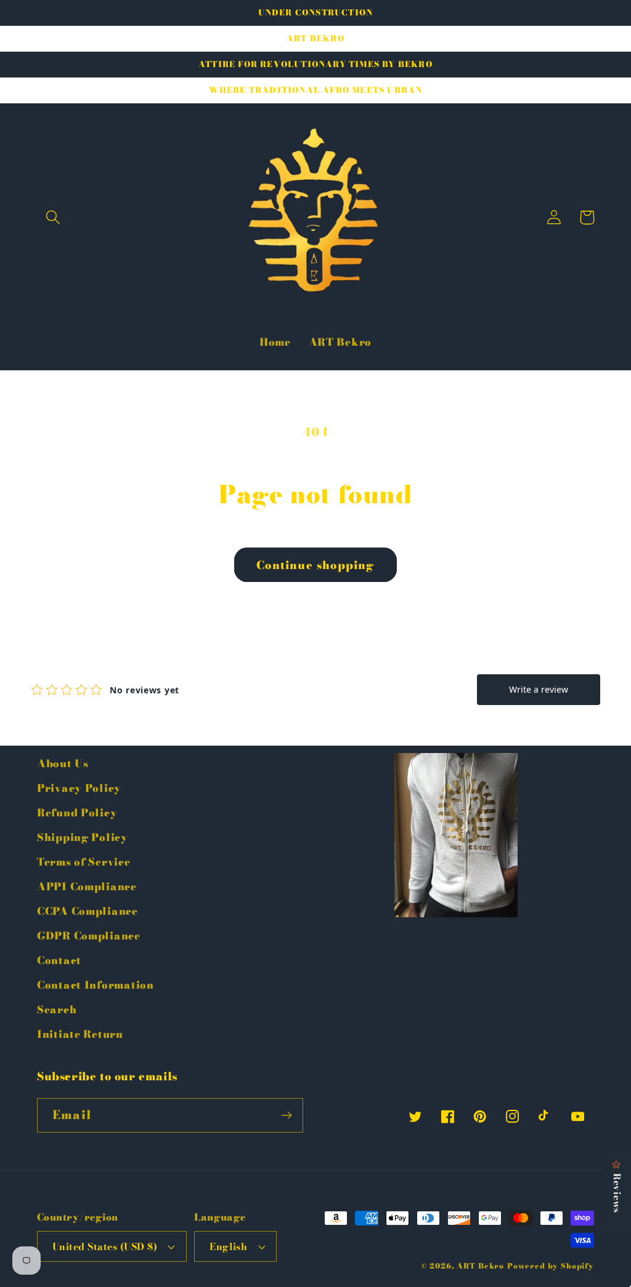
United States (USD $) (104, 1246)
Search (56, 1010)
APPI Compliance (87, 887)
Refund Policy (77, 813)
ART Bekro (480, 1266)
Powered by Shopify (550, 1266)
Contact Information (95, 985)
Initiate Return (80, 1034)
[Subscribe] (286, 1115)
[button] (53, 217)
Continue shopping (315, 565)
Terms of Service (84, 862)
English (228, 1246)
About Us (63, 763)
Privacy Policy (79, 788)
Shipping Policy (82, 837)
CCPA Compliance (87, 911)
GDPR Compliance (88, 936)
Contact (59, 960)
